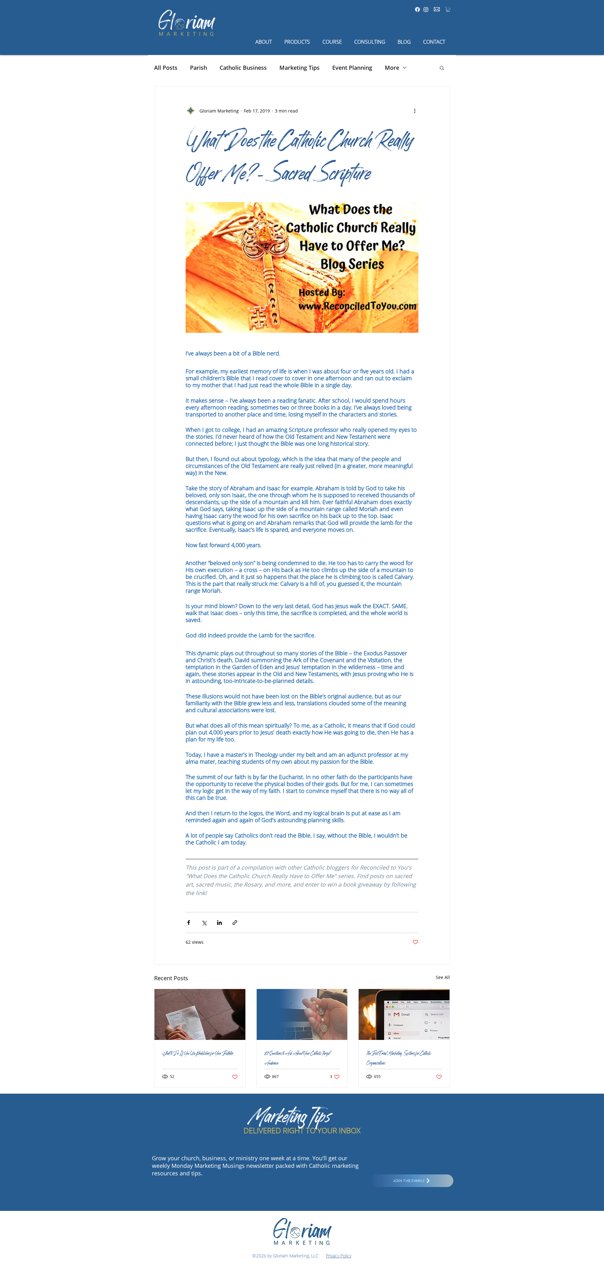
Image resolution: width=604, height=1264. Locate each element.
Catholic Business (243, 67)
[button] (448, 9)
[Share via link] (235, 923)
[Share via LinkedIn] (219, 923)
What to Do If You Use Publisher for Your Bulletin (197, 1053)
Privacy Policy (338, 1256)
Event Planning (352, 67)
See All (443, 977)
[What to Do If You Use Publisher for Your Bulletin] (199, 1014)
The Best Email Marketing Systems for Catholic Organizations (398, 1057)
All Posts (165, 67)
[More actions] (414, 110)
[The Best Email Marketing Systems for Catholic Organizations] (404, 1014)
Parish (198, 67)
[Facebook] (417, 9)
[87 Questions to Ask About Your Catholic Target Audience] (302, 1014)
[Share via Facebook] (189, 923)
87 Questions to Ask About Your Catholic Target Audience (297, 1057)
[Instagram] (426, 9)
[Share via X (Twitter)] (204, 923)
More (392, 67)
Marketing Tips (299, 67)
